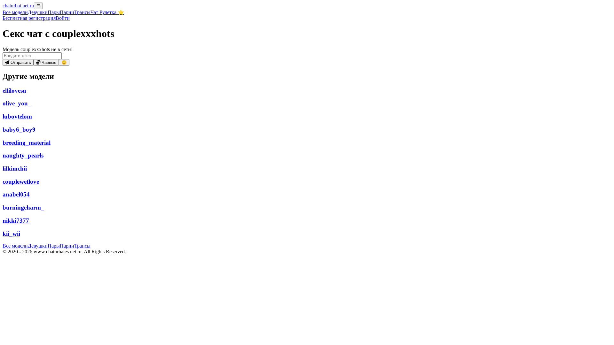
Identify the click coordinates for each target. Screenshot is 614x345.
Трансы (82, 12)
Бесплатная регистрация (29, 18)
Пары (54, 12)
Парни (67, 12)
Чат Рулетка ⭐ (107, 12)
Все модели (15, 246)
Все (15, 12)
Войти (63, 18)
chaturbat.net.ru (18, 5)
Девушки (38, 12)
